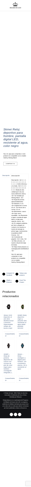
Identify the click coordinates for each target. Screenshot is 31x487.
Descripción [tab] (5, 175)
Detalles (11, 334)
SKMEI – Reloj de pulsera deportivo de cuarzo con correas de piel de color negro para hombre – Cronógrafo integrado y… (8, 363)
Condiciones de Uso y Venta (18, 395)
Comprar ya (10, 163)
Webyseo (19, 397)
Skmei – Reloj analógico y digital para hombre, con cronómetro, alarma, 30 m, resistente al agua (22, 361)
